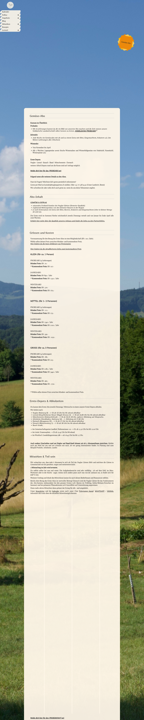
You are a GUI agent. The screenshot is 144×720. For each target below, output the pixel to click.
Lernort (5, 30)
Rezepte (5, 27)
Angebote (6, 18)
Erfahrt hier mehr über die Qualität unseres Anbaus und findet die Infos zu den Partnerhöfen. (67, 221)
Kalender (5, 12)
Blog (4, 21)
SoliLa (4, 15)
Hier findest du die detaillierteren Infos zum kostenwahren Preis (55, 249)
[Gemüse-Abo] (130, 6)
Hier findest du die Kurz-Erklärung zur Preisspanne (50, 244)
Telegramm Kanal (86, 491)
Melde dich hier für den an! (47, 718)
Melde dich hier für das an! (45, 171)
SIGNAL (110, 491)
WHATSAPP (99, 491)
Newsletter (40, 491)
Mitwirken (6, 24)
